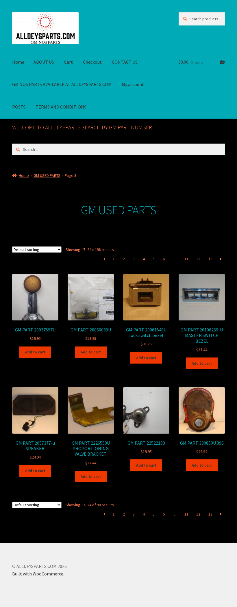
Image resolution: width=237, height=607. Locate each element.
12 (198, 258)
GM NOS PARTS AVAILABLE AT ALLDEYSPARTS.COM (62, 84)
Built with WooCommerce (37, 574)
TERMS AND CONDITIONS (61, 107)
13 (210, 258)
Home (18, 62)
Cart (68, 62)
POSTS (18, 107)
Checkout (92, 62)
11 (186, 258)
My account (133, 84)
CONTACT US (125, 62)
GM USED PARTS (47, 175)
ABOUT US (44, 62)
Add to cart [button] (35, 352)
